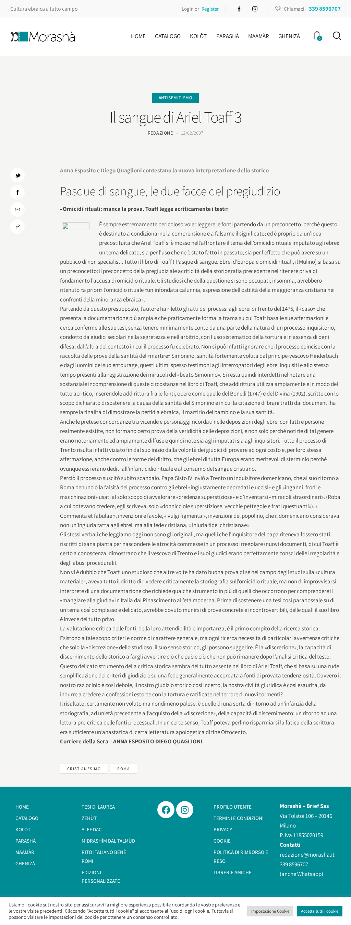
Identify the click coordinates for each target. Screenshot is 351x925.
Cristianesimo (84, 768)
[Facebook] (165, 809)
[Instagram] (184, 809)
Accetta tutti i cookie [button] (319, 911)
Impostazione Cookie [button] (270, 911)
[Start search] (336, 36)
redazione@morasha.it (307, 854)
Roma (123, 768)
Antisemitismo (176, 98)
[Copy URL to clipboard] (17, 226)
